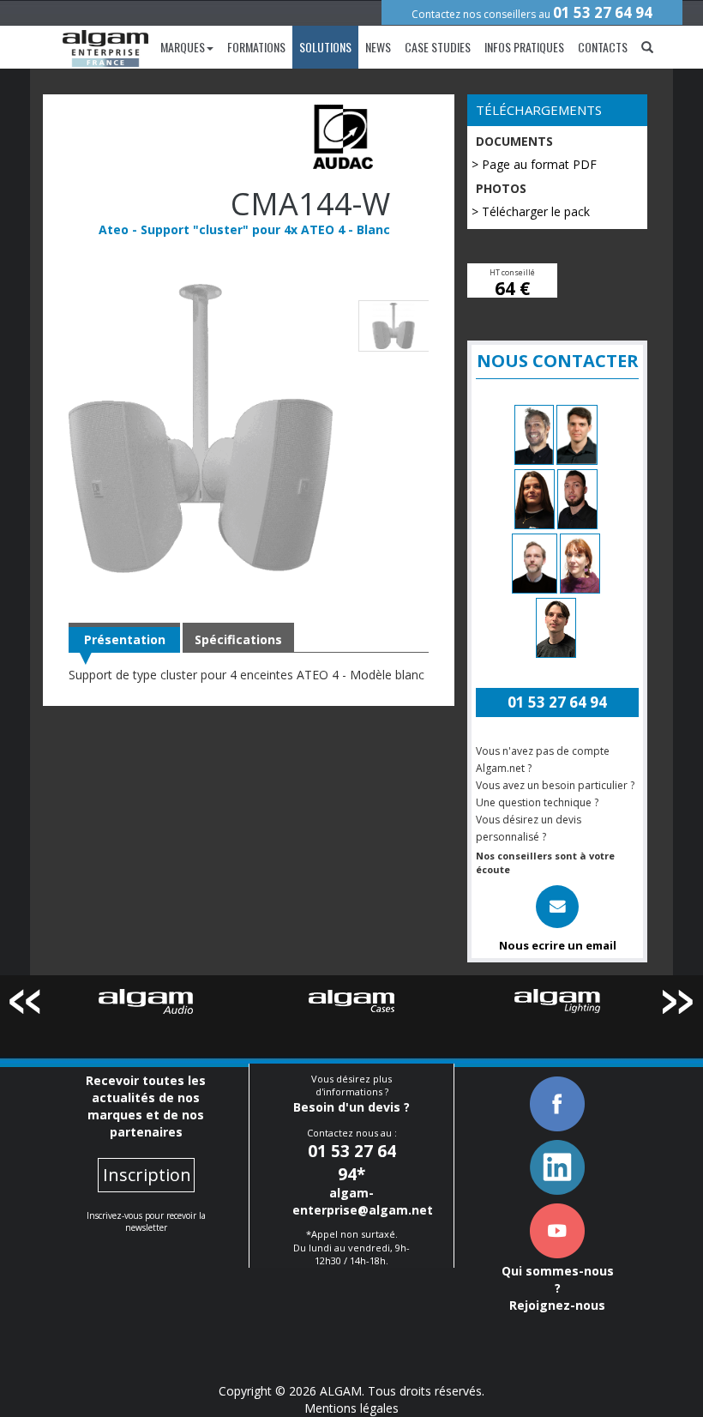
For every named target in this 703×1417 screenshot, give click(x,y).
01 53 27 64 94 (602, 12)
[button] (647, 47)
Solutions (325, 47)
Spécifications (238, 639)
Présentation (124, 639)
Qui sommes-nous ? (558, 1279)
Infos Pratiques (524, 47)
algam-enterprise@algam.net (362, 1201)
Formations (256, 47)
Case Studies (438, 47)
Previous (24, 1005)
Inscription (147, 1174)
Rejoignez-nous (557, 1305)
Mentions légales (351, 1408)
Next (678, 1005)
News (378, 47)
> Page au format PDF (534, 164)
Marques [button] (182, 47)
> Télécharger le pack (531, 211)
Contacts (603, 47)
